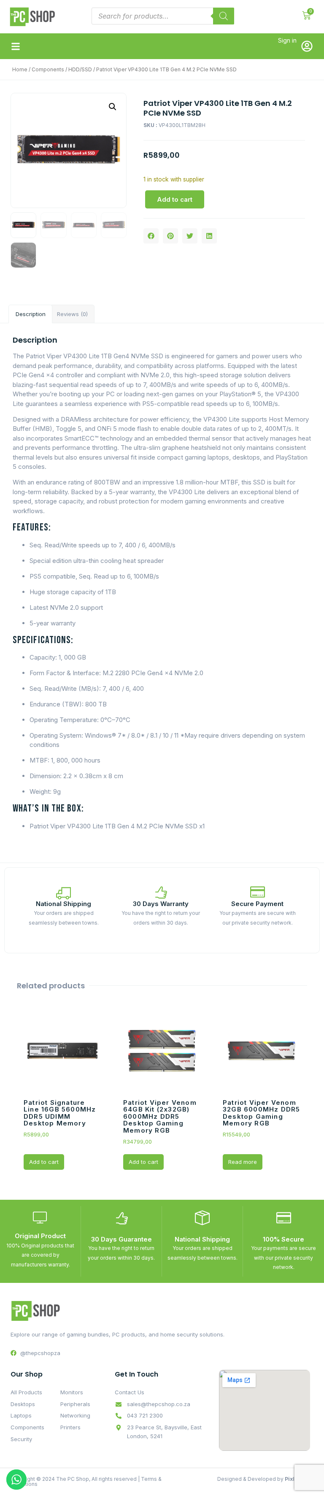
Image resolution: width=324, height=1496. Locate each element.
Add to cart (174, 199)
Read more (242, 1161)
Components (48, 69)
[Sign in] (307, 46)
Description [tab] (31, 314)
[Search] (223, 16)
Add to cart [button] (44, 1161)
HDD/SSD (80, 69)
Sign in (287, 40)
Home (19, 69)
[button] (15, 46)
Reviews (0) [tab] (72, 314)
